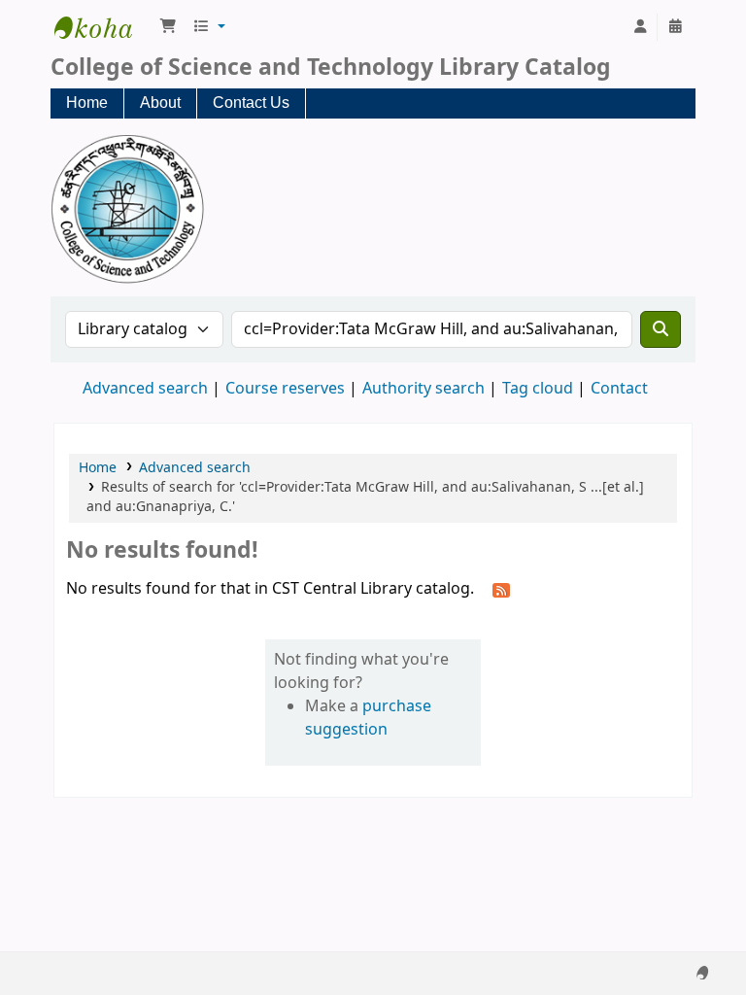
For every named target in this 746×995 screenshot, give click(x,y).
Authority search (423, 388)
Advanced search (145, 388)
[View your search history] (675, 27)
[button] (168, 27)
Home (87, 102)
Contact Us (251, 102)
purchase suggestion (368, 718)
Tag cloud (537, 388)
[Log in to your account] (640, 27)
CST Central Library (103, 27)
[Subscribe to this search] (501, 589)
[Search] (660, 329)
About (160, 102)
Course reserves (285, 388)
